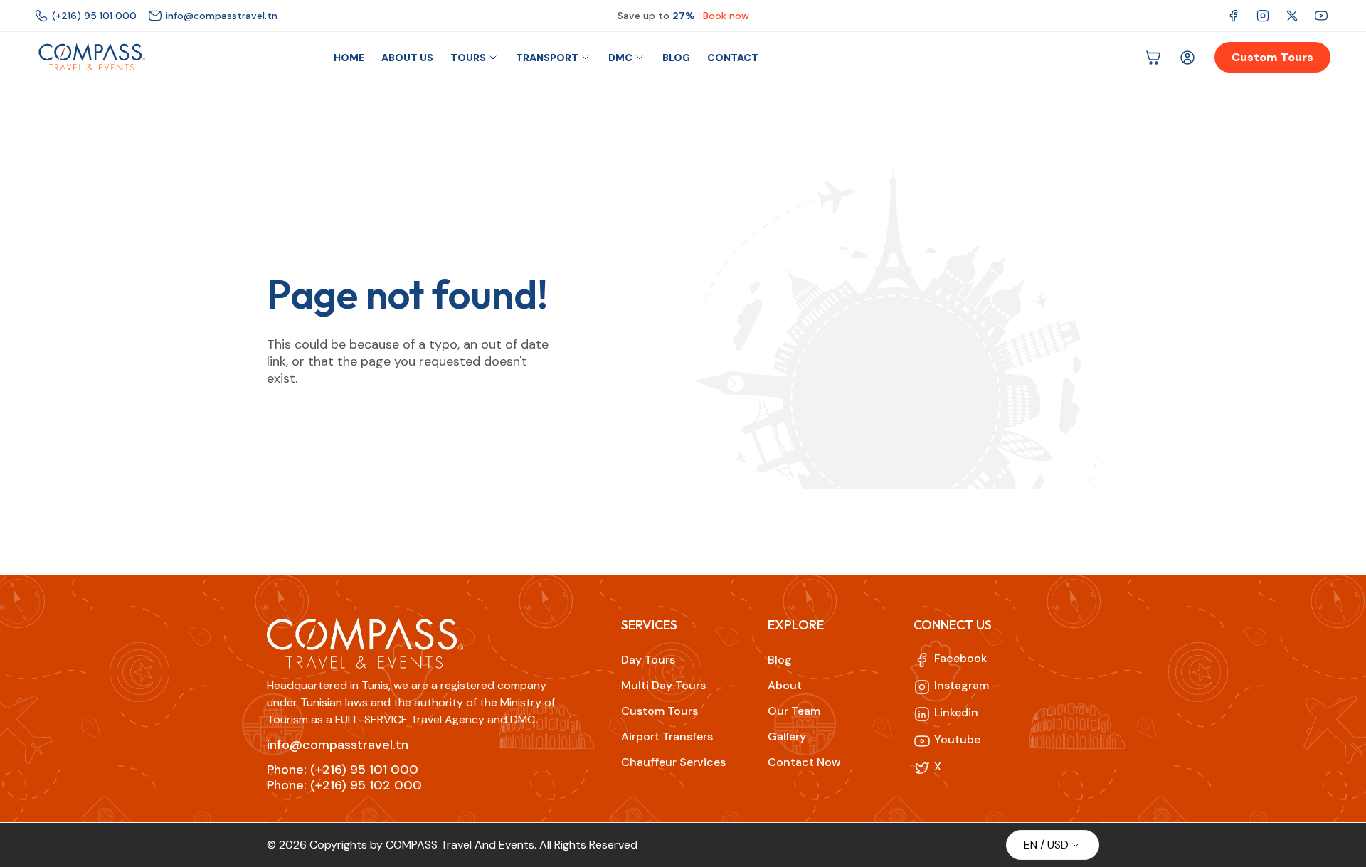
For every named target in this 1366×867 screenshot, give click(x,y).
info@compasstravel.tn (337, 744)
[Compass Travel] (91, 57)
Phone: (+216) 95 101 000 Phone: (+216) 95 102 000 (344, 777)
